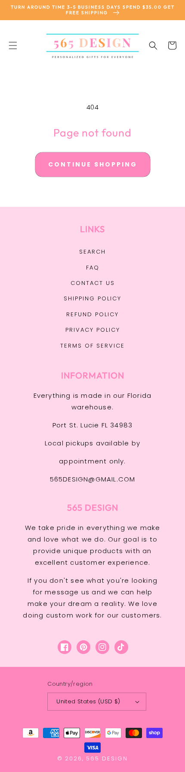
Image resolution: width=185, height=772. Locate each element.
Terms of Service (92, 346)
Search (92, 252)
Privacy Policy (92, 330)
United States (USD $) (88, 701)
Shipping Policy (92, 298)
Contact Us (93, 283)
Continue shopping (92, 164)
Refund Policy (92, 314)
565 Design (107, 758)
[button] (12, 45)
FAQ (92, 267)
